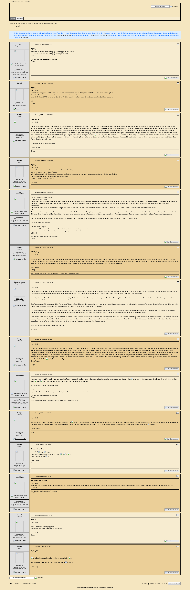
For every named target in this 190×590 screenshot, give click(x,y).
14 (177, 546)
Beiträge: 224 (19, 299)
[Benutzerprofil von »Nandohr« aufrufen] (20, 94)
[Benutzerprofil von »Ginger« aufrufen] (19, 126)
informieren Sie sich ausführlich (100, 35)
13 (177, 515)
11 (177, 444)
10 (177, 413)
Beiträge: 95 (19, 134)
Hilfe (104, 33)
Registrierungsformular (64, 35)
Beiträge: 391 (19, 69)
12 (177, 476)
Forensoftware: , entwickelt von (95, 587)
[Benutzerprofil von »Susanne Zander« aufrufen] (19, 292)
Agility (19, 26)
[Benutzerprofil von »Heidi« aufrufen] (19, 55)
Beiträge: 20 (19, 252)
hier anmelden (24, 37)
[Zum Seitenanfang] (172, 78)
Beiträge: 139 (19, 102)
